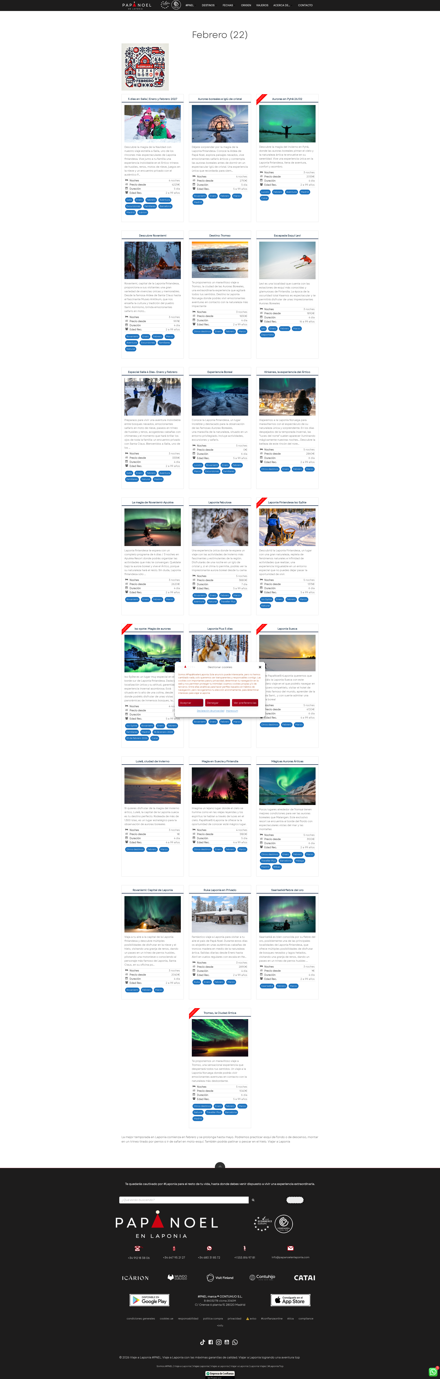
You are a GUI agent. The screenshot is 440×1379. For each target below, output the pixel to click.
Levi (263, 328)
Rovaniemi (200, 196)
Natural (130, 349)
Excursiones (133, 206)
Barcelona (165, 206)
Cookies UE (166, 1318)
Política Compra (213, 1318)
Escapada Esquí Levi (287, 235)
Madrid (130, 212)
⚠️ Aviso (251, 1318)
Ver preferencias (245, 703)
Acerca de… (281, 5)
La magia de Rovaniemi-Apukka (152, 502)
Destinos (208, 5)
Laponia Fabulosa (219, 502)
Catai (264, 198)
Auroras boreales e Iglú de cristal (220, 99)
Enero (139, 199)
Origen (246, 5)
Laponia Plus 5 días (220, 629)
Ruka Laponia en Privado (220, 890)
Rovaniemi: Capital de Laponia (153, 890)
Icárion (143, 212)
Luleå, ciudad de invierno (152, 761)
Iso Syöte (266, 599)
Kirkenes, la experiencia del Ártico (287, 372)
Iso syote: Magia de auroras (153, 629)
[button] (260, 667)
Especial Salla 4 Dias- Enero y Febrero (152, 372)
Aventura (165, 199)
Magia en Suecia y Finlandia (220, 761)
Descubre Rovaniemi (152, 235)
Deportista (267, 334)
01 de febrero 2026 (136, 738)
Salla (129, 199)
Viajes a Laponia (220, 1366)
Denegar (213, 703)
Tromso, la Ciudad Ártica (220, 1013)
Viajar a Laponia (239, 1366)
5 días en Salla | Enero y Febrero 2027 (152, 99)
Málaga (300, 860)
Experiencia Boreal (219, 372)
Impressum (232, 710)
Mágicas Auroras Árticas (287, 761)
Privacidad (234, 1318)
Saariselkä (267, 986)
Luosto (265, 192)
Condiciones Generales (141, 1318)
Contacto (305, 5)
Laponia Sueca (287, 629)
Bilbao (276, 866)
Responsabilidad (188, 1318)
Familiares (150, 206)
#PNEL (190, 5)
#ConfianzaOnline (272, 1318)
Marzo (237, 196)
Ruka (197, 982)
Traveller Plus (228, 601)
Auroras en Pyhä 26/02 (287, 99)
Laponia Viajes (258, 1366)
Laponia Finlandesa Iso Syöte (287, 502)
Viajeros (262, 5)
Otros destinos (202, 331)
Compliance (306, 1318)
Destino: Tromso (219, 235)
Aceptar (185, 703)
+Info (220, 1325)
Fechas (228, 5)
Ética (290, 1318)
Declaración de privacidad (210, 710)
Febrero (151, 199)
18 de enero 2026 (163, 732)
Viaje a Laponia (182, 1366)
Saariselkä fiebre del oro (287, 890)
